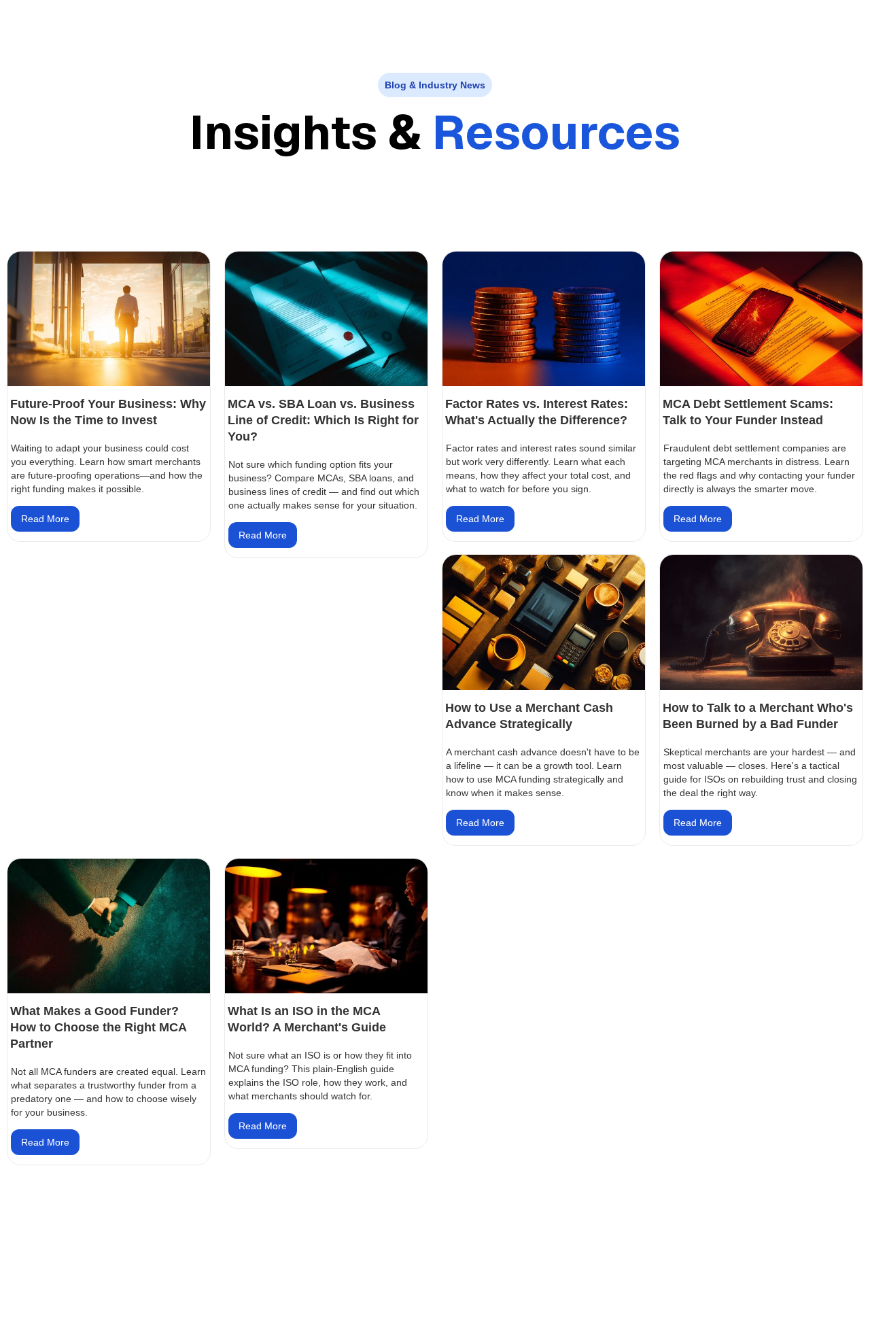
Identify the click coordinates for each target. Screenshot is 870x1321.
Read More (45, 518)
